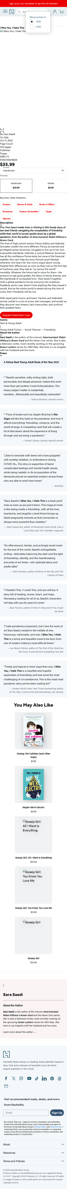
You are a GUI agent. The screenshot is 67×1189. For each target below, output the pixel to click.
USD (38, 21)
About (6, 1144)
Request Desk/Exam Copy (16, 315)
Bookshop (7, 211)
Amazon (6, 204)
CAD (38, 26)
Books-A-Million (47, 204)
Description (6, 222)
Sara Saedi (9, 134)
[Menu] (5, 11)
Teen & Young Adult (11, 323)
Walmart (6, 218)
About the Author (10, 332)
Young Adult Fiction (11, 329)
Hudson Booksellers (29, 211)
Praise (3, 353)
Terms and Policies (14, 1161)
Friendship (49, 329)
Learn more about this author (18, 1031)
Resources (9, 1152)
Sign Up (57, 1113)
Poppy (3, 153)
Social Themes (33, 329)
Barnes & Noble (24, 204)
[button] (33, 131)
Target (48, 211)
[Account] (55, 11)
